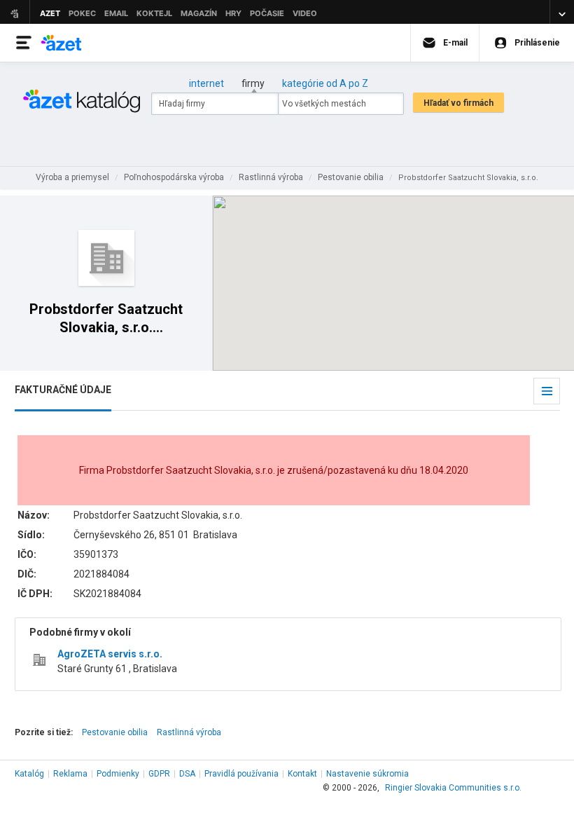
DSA (187, 774)
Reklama (70, 774)
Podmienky (118, 774)
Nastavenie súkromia (367, 774)
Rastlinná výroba (189, 732)
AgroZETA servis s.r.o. (109, 653)
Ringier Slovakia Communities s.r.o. (453, 788)
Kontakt (302, 774)
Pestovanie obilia (115, 732)
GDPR (159, 774)
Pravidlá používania (241, 774)
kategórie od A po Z (325, 83)
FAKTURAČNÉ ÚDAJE (63, 389)
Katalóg (29, 774)
